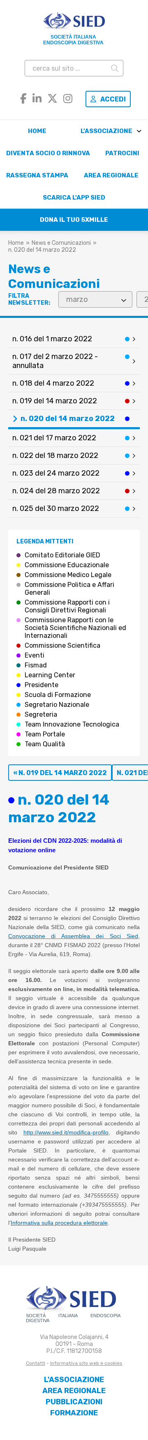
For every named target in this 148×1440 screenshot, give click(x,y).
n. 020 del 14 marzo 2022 (68, 418)
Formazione (74, 1412)
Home (37, 131)
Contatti (35, 1363)
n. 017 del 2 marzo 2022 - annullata (55, 361)
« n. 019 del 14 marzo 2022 (60, 773)
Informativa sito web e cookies (86, 1363)
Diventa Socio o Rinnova (48, 153)
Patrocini (122, 153)
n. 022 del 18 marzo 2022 (55, 455)
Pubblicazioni (74, 1401)
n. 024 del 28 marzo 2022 (56, 490)
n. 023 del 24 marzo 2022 (55, 473)
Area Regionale (111, 175)
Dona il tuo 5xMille (74, 219)
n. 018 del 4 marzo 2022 (53, 383)
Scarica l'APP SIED (74, 197)
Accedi (113, 99)
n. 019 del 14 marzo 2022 (54, 400)
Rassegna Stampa (37, 175)
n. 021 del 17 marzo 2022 (54, 437)
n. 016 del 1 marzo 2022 (52, 338)
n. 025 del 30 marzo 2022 (55, 508)
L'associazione (106, 131)
